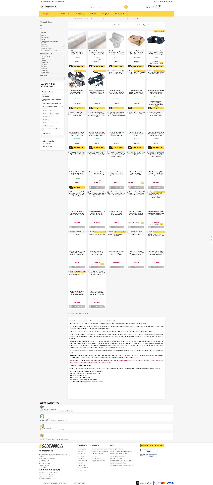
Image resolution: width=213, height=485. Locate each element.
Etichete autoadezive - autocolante (48, 95)
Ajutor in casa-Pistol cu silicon (119, 453)
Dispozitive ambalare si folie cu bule (51, 129)
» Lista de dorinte (47, 146)
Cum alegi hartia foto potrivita (119, 456)
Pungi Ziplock (46, 133)
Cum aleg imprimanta (116, 449)
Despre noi (81, 451)
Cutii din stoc (47, 119)
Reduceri (80, 463)
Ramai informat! (82, 460)
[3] (76, 59)
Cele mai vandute (83, 467)
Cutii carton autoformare (50, 123)
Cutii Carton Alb (47, 116)
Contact (156, 1)
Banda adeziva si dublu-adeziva (51, 103)
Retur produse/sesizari (98, 460)
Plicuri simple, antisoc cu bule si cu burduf (51, 99)
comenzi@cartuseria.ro (48, 458)
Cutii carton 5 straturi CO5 (51, 113)
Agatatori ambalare (47, 126)
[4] (78, 59)
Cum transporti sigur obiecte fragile (120, 460)
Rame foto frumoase (116, 458)
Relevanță (155, 25)
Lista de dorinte (49, 141)
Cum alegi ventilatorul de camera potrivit (122, 465)
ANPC (75, 483)
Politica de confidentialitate (100, 451)
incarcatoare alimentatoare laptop (100, 362)
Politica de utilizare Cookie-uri (100, 449)
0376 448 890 (45, 461)
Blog (161, 1)
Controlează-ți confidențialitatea (152, 445)
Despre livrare (82, 449)
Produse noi (81, 465)
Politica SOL (82, 483)
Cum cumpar (81, 456)
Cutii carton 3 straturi (49, 110)
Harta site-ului (82, 470)
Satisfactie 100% (83, 453)
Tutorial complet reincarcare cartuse (121, 451)
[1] (74, 59)
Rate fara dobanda (97, 453)
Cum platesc (81, 458)
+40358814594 (45, 463)
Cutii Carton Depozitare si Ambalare (49, 107)
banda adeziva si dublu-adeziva (127, 360)
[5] (79, 59)
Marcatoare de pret (47, 91)
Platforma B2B (96, 458)
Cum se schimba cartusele (118, 463)
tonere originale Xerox (81, 362)
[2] (75, 59)
